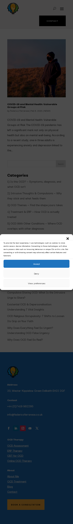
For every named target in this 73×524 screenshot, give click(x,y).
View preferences (36, 283)
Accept (36, 263)
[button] (67, 238)
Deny (36, 273)
